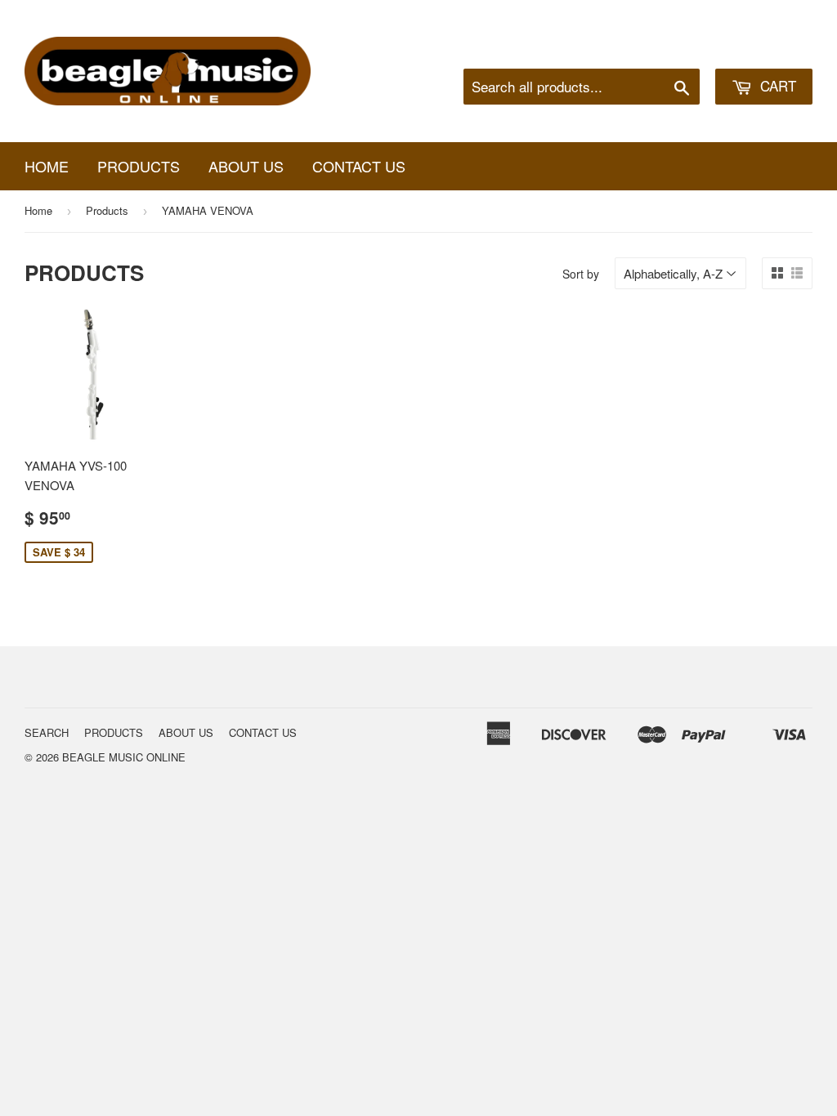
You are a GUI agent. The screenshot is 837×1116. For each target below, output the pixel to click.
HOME (47, 165)
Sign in (678, 48)
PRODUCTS (138, 165)
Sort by (580, 274)
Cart (776, 85)
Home (38, 210)
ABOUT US (246, 165)
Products (107, 210)
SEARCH (47, 732)
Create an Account (766, 48)
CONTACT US (358, 165)
